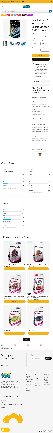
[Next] (48, 154)
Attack (34, 43)
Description (36, 81)
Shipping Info (41, 84)
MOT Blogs (46, 377)
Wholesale (46, 382)
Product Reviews (46, 380)
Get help (28, 373)
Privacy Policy (29, 379)
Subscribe (48, 358)
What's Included (45, 81)
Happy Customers (46, 374)
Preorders (4, 14)
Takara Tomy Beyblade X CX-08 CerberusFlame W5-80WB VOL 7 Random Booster (37, 297)
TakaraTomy (38, 383)
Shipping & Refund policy (29, 377)
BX (15, 14)
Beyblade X (37, 373)
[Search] (50, 11)
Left (43, 43)
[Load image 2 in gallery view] (12, 43)
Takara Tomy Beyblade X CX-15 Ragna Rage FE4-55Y (37, 264)
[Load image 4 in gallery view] (23, 43)
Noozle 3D (37, 385)
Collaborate (47, 384)
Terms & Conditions (28, 384)
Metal (24, 14)
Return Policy (29, 381)
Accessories (29, 14)
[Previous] (33, 154)
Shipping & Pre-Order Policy (30, 386)
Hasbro (37, 381)
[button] (2, 6)
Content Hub (47, 375)
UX (12, 14)
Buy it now (40, 59)
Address (28, 390)
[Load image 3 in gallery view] (17, 43)
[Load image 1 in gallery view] (6, 43)
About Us (28, 374)
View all (26, 339)
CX (8, 14)
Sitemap (28, 388)
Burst (19, 14)
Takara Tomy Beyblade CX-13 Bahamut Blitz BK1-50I (14, 264)
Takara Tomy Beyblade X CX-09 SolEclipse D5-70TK (14, 296)
